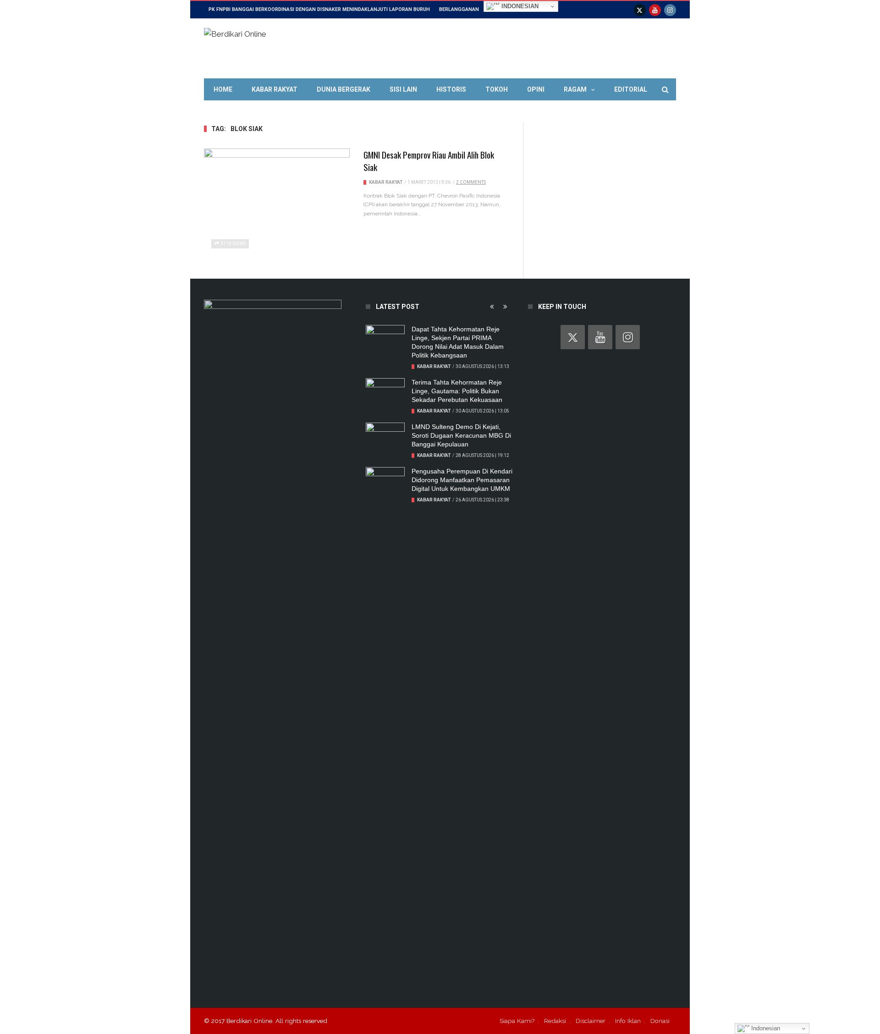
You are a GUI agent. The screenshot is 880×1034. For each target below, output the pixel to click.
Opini (535, 89)
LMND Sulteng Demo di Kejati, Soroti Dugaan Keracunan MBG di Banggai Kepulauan (461, 435)
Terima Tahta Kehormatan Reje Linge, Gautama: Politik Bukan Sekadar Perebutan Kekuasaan (457, 391)
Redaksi (555, 1020)
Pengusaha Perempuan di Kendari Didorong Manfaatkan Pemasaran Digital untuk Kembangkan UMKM (462, 480)
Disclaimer (590, 1020)
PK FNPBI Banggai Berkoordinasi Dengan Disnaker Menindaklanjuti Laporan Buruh (319, 9)
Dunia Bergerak (343, 89)
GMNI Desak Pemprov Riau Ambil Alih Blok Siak (428, 160)
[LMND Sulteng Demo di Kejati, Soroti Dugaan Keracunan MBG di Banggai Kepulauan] (385, 436)
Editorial (630, 89)
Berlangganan (459, 9)
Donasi (660, 1020)
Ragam (575, 89)
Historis (451, 89)
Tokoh (496, 89)
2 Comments (471, 182)
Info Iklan (628, 1020)
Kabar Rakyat (274, 89)
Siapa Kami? (517, 1020)
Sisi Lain (403, 89)
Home (223, 89)
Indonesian (519, 6)
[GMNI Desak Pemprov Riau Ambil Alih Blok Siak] (277, 203)
